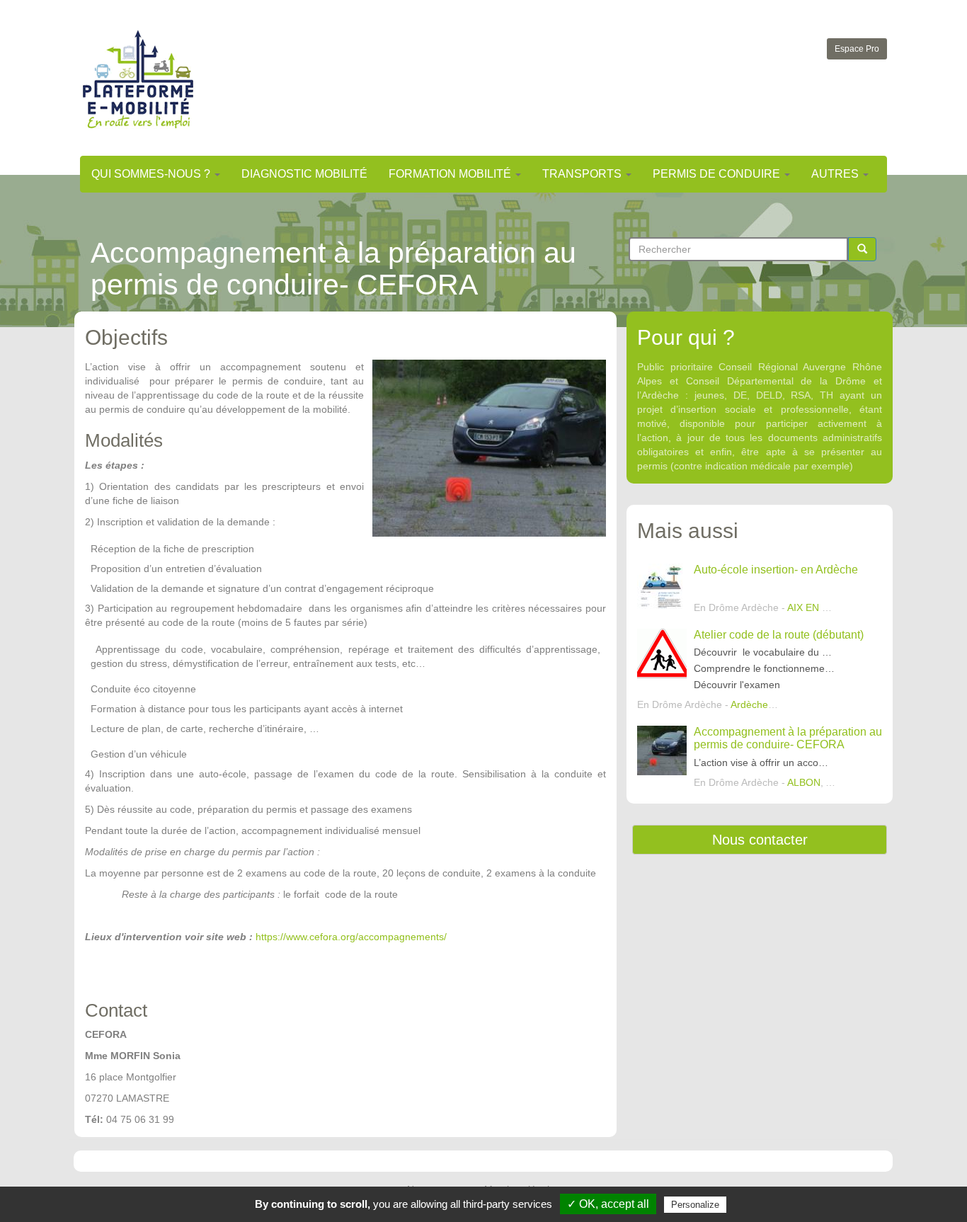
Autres (836, 174)
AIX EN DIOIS (818, 607)
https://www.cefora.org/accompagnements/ (351, 936)
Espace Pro (857, 49)
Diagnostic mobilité (304, 174)
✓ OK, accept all (608, 1204)
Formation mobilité (451, 174)
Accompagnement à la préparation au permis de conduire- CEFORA (788, 738)
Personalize (695, 1204)
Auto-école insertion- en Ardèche (776, 570)
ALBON (803, 782)
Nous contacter (760, 839)
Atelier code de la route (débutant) (779, 635)
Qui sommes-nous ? (152, 174)
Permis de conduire (718, 174)
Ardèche (749, 704)
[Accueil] (138, 79)
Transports (583, 174)
